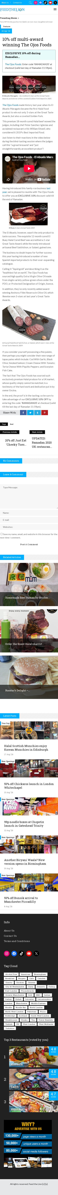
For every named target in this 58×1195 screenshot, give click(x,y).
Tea (33, 1020)
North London (36, 1007)
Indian (47, 995)
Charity (8, 982)
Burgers (22, 978)
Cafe (31, 978)
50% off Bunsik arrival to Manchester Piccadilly (21, 899)
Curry (30, 987)
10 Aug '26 (8, 868)
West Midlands (46, 1024)
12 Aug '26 (8, 830)
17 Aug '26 (8, 754)
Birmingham (40, 974)
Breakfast (10, 978)
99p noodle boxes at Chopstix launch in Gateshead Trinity (24, 823)
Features (6, 26)
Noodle (8, 1007)
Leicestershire (44, 999)
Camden (41, 978)
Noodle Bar (21, 1007)
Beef (11, 424)
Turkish (9, 1024)
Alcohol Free (11, 974)
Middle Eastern (38, 1003)
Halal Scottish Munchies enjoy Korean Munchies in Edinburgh (26, 747)
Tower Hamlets (46, 1020)
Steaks (24, 1020)
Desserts (41, 987)
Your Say (6, 723)
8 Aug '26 (8, 906)
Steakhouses (11, 1020)
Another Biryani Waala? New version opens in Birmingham (25, 861)
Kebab (18, 999)
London (8, 1003)
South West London (40, 1016)
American (25, 974)
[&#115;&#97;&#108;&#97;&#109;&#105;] (29, 339)
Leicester (29, 999)
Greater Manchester (14, 995)
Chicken (20, 982)
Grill (30, 995)
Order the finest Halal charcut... (24, 644)
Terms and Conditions (17, 941)
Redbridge (10, 1016)
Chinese (31, 982)
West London (29, 1024)
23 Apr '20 (6, 31)
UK (17, 1024)
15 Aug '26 (8, 792)
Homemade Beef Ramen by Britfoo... (27, 597)
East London (11, 991)
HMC (38, 995)
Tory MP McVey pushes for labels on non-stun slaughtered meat (26, 22)
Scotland (23, 1016)
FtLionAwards (27, 991)
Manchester (21, 1003)
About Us (5, 3)
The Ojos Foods (13, 64)
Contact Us (17, 3)
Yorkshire (9, 1028)
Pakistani (31, 1011)
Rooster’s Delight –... (17, 690)
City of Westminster (14, 987)
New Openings (8, 761)
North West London (14, 1011)
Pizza (43, 1011)
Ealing (52, 987)
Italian (8, 999)
